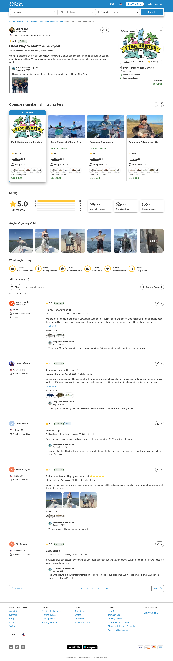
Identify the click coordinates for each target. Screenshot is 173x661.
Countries (79, 611)
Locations (79, 619)
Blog (11, 619)
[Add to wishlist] (161, 30)
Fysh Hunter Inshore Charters (52, 21)
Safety (12, 626)
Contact (13, 622)
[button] (121, 67)
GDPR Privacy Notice (118, 622)
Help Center (113, 611)
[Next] (162, 104)
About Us (13, 611)
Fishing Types (49, 615)
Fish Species (48, 619)
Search (151, 12)
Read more (51, 326)
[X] (17, 647)
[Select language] (121, 4)
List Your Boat (134, 4)
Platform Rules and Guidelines (122, 626)
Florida (25, 21)
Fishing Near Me (50, 622)
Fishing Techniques (51, 611)
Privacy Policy (115, 619)
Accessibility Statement (119, 630)
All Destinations (82, 622)
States (78, 615)
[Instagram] (23, 647)
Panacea (33, 21)
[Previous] (156, 104)
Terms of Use (114, 615)
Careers (13, 615)
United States (15, 21)
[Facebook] (11, 647)
